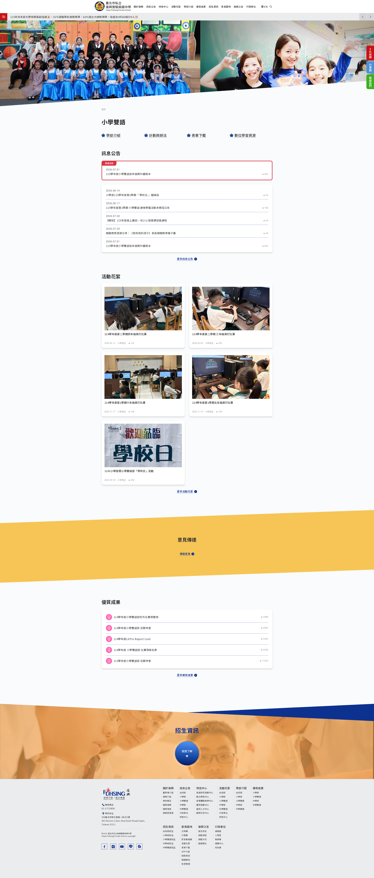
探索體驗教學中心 (204, 800)
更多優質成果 (185, 675)
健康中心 (219, 843)
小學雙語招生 (169, 839)
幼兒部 (183, 792)
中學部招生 (168, 843)
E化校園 (370, 53)
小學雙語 (184, 800)
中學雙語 (184, 808)
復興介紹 (167, 796)
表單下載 (185, 847)
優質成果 (258, 788)
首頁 (104, 109)
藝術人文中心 (202, 808)
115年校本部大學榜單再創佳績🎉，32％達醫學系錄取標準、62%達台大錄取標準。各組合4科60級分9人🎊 (74, 17)
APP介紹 (185, 851)
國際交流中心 (202, 812)
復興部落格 (168, 812)
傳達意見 (185, 554)
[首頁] (113, 6)
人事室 (218, 835)
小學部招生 (168, 835)
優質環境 (167, 808)
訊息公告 (185, 788)
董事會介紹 (168, 792)
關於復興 (168, 788)
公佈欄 (184, 831)
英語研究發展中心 (204, 792)
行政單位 (184, 812)
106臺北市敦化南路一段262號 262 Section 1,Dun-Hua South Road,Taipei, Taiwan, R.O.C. (123, 821)
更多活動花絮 (185, 491)
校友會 (218, 847)
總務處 (218, 831)
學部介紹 (241, 788)
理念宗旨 (202, 831)
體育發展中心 (202, 804)
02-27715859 (108, 808)
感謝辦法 (202, 843)
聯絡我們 (370, 81)
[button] (363, 16)
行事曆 (370, 67)
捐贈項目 (202, 835)
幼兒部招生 (168, 831)
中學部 (183, 804)
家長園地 (186, 826)
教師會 (218, 839)
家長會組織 (186, 839)
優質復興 (167, 804)
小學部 (183, 796)
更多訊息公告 (185, 259)
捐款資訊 (185, 855)
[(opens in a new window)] (104, 846)
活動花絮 (224, 788)
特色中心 (184, 816)
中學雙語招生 (169, 847)
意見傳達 (185, 863)
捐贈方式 (202, 839)
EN (265, 6)
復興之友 (203, 826)
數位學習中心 (202, 796)
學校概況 (167, 800)
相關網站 (185, 859)
